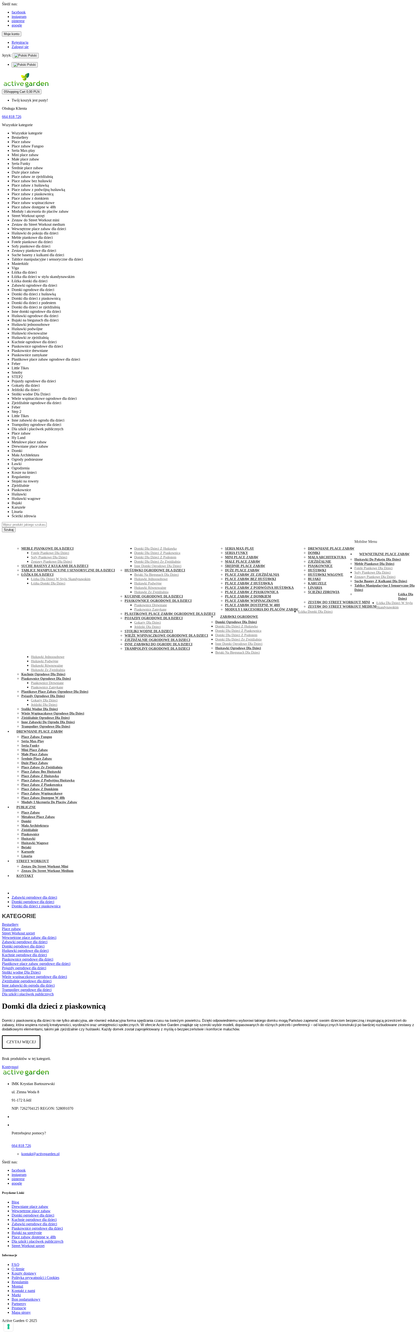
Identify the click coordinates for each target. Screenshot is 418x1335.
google (17, 25)
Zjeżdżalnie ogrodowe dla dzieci (27, 981)
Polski (32, 55)
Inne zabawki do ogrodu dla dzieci (28, 985)
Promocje (19, 1308)
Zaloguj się (20, 47)
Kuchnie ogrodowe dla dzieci (24, 955)
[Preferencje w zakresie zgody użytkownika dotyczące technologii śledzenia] (8, 1326)
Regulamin (20, 1282)
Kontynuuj (10, 1067)
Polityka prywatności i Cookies (35, 1278)
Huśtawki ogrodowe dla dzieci (25, 950)
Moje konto (11, 34)
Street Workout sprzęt (18, 933)
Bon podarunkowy (26, 1299)
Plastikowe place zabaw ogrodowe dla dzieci (36, 964)
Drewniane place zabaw (30, 1206)
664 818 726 (11, 117)
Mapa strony (21, 1312)
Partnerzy (19, 1304)
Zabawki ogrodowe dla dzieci (24, 942)
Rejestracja (20, 42)
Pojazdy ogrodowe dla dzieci (24, 968)
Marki (16, 1295)
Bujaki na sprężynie (27, 1233)
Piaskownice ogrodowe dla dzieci (27, 959)
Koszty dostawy (24, 1273)
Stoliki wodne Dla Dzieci (21, 972)
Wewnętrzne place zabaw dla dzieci (29, 937)
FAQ (15, 1264)
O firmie (18, 1269)
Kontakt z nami (23, 1291)
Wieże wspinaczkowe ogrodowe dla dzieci (34, 977)
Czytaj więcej (21, 1042)
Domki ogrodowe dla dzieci (23, 946)
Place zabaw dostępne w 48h (34, 1237)
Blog (15, 1202)
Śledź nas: (9, 4)
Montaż (17, 1286)
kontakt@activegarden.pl (40, 1154)
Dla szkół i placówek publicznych (28, 994)
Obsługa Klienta (14, 108)
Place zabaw (11, 929)
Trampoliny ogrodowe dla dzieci (27, 990)
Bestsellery (10, 924)
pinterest (18, 21)
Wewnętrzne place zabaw (31, 1211)
